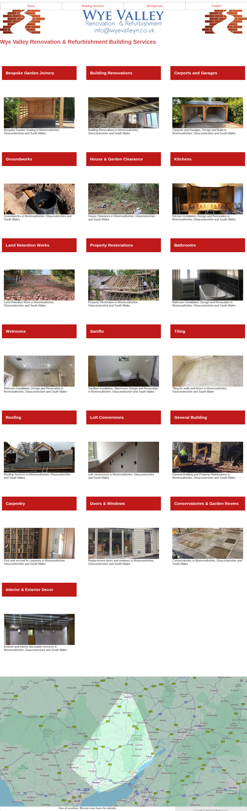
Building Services (93, 6)
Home (31, 6)
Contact (216, 6)
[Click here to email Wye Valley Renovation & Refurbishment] (123, 22)
